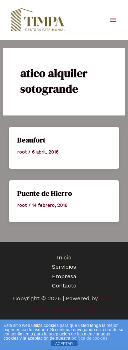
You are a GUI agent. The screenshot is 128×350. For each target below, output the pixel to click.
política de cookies (89, 338)
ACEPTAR (64, 343)
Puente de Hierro (44, 193)
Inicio (64, 257)
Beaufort (31, 140)
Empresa (64, 276)
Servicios (64, 266)
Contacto (64, 285)
